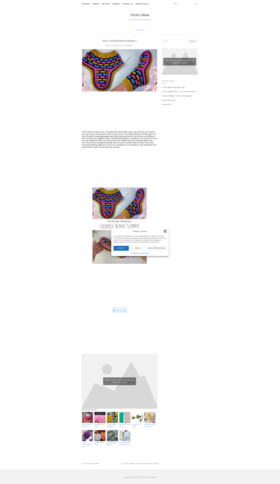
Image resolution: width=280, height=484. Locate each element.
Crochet (86, 4)
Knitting (106, 4)
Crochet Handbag (91, 463)
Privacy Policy (144, 253)
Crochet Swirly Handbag (111, 425)
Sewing (96, 4)
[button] (165, 231)
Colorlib (138, 477)
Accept (121, 248)
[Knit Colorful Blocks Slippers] (119, 70)
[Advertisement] (119, 113)
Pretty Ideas (140, 15)
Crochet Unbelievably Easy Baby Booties (139, 463)
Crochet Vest (166, 104)
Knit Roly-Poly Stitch (98, 425)
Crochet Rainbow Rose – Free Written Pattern (179, 92)
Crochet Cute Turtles (136, 425)
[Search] (196, 3)
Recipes (116, 4)
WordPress (152, 477)
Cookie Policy (135, 253)
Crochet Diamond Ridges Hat (87, 444)
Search (193, 41)
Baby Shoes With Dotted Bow (149, 425)
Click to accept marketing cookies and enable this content (119, 381)
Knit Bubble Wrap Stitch (124, 425)
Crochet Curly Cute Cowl (86, 425)
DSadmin (129, 45)
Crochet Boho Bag (168, 100)
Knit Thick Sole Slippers (111, 443)
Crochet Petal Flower (98, 443)
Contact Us (127, 4)
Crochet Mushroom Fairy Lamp (173, 87)
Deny (137, 248)
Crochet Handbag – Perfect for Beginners (177, 96)
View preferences (156, 248)
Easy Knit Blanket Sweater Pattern (124, 443)
